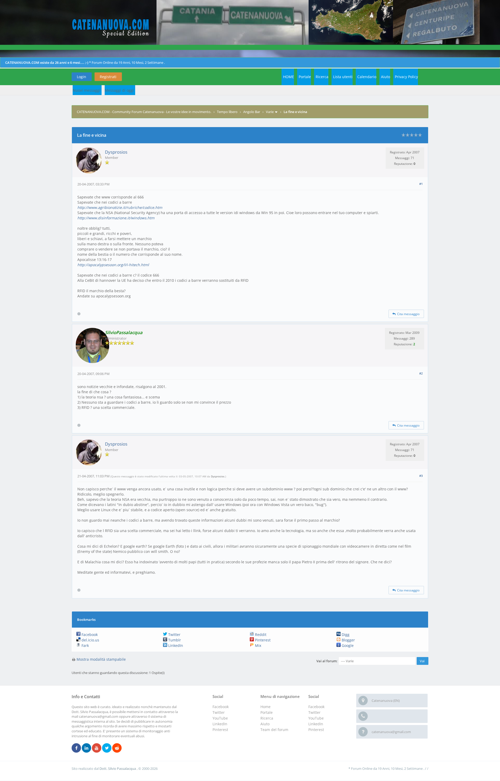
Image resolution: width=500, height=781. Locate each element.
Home (265, 706)
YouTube (316, 718)
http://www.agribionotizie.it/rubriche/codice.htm (119, 207)
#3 (421, 476)
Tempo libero (227, 111)
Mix (257, 645)
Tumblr (174, 640)
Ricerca (322, 76)
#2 (421, 373)
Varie (270, 111)
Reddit (260, 634)
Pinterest (262, 640)
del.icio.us (89, 640)
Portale (305, 76)
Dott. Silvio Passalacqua (118, 768)
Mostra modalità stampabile (101, 659)
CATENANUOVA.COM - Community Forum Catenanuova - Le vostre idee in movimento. (144, 111)
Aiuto (385, 76)
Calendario (366, 76)
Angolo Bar (251, 111)
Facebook (89, 634)
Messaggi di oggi (119, 90)
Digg (345, 634)
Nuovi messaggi (86, 90)
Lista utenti (343, 76)
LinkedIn (175, 645)
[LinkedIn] (86, 748)
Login (81, 76)
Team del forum (274, 729)
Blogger (348, 640)
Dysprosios (116, 152)
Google (347, 645)
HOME (288, 76)
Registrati (108, 76)
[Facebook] (76, 748)
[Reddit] (117, 748)
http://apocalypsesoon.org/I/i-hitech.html (113, 264)
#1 (421, 184)
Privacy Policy (406, 76)
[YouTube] (96, 748)
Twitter (173, 634)
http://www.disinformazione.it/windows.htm (115, 217)
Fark (84, 645)
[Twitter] (106, 748)
